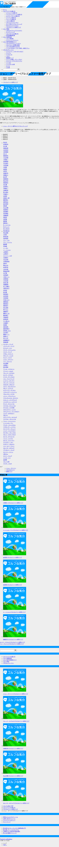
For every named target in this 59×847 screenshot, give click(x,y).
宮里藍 (5, 325)
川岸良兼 (5, 165)
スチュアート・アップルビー (11, 411)
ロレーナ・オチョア (8, 448)
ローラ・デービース (8, 436)
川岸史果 (5, 269)
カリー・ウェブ (7, 456)
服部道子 (5, 305)
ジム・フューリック (8, 378)
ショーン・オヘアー (8, 380)
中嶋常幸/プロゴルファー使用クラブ (13, 748)
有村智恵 (5, 238)
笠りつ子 (5, 338)
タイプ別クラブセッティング (14, 24)
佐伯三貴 (5, 282)
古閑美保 (5, 279)
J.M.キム (5, 454)
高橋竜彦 (5, 179)
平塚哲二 (5, 194)
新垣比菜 (5, 236)
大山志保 (5, 259)
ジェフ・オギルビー (8, 413)
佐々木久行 (6, 228)
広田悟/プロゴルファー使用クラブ (12, 584)
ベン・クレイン (7, 361)
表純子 (5, 263)
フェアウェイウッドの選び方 (14, 14)
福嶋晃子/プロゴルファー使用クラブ (13, 639)
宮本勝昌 (5, 213)
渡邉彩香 (5, 342)
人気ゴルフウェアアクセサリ (14, 30)
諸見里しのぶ (7, 330)
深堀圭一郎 (6, 198)
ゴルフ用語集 (10, 38)
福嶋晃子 (5, 311)
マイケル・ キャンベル (9, 419)
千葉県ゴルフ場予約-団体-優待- (11, 831)
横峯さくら (6, 334)
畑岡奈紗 (5, 301)
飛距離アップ (10, 58)
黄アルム (5, 309)
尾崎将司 (5, 155)
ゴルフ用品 (6, 29)
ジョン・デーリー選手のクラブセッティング (15, 126)
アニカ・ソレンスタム (9, 425)
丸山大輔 (5, 207)
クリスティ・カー (8, 442)
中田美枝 (5, 298)
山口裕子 (5, 332)
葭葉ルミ (5, 336)
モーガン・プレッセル (9, 432)
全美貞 (5, 290)
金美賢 (5, 459)
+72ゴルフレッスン (8, 50)
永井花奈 (5, 296)
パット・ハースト (8, 438)
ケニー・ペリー (7, 357)
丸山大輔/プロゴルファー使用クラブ (13, 776)
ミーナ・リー (7, 458)
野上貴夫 (5, 192)
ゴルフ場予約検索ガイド (10, 41)
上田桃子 (5, 252)
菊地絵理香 (6, 271)
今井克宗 (5, 150)
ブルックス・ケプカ (8, 394)
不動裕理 (5, 317)
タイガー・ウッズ (8, 344)
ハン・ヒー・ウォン (8, 446)
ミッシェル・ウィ (8, 423)
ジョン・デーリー (8, 359)
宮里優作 (5, 211)
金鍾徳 (5, 169)
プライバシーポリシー (9, 820)
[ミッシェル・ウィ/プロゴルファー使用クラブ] (14, 527)
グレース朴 (6, 461)
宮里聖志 (5, 209)
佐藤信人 (5, 175)
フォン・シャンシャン (9, 421)
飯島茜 (5, 244)
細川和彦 (5, 204)
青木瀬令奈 (6, 231)
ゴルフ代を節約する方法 (13, 46)
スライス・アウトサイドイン (14, 61)
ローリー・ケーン (8, 452)
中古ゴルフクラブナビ (12, 25)
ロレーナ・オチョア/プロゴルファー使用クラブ (16, 803)
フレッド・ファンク (8, 382)
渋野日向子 (6, 288)
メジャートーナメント (12, 40)
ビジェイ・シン (7, 348)
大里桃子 (5, 257)
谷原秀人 (5, 186)
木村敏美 (5, 275)
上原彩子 (5, 253)
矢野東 (5, 219)
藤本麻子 (5, 315)
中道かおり (6, 300)
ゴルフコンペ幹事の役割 (13, 45)
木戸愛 (5, 273)
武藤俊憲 (5, 215)
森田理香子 (6, 328)
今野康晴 (5, 152)
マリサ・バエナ (7, 463)
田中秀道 (5, 367)
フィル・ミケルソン (8, 369)
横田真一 (5, 223)
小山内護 (5, 157)
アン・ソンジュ (7, 242)
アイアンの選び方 (11, 17)
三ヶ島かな (6, 321)
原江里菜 (5, 307)
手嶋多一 (5, 188)
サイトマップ (6, 822)
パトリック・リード (8, 346)
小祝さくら (6, 277)
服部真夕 (5, 303)
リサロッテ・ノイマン (9, 427)
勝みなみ (5, 265)
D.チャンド (6, 227)
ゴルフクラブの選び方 (9, 11)
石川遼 (5, 146)
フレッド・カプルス (8, 373)
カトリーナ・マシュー (9, 429)
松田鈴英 (5, 319)
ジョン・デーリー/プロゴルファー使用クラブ (15, 694)
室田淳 (5, 217)
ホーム (5, 9)
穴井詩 (5, 234)
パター (8, 56)
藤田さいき (6, 313)
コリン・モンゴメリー (9, 386)
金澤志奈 (5, 267)
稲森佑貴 (5, 148)
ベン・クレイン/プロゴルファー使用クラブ (12, 644)
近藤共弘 (5, 173)
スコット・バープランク (10, 400)
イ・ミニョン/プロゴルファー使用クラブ (14, 612)
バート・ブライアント (9, 396)
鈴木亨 (5, 177)
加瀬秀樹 (5, 161)
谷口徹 (5, 184)
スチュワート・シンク (9, 409)
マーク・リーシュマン (9, 350)
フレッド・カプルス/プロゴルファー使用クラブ (16, 721)
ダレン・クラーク (8, 388)
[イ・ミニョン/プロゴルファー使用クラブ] (14, 609)
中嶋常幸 (5, 190)
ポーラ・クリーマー (8, 440)
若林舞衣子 (6, 340)
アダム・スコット (8, 353)
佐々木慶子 (6, 286)
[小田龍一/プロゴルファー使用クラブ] (14, 500)
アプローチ (9, 54)
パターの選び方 (10, 21)
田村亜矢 (5, 294)
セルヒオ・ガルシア (8, 384)
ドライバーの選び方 (11, 13)
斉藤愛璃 (5, 284)
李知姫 (5, 246)
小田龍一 (5, 159)
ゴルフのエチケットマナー (13, 43)
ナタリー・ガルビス (8, 444)
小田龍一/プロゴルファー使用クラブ (13, 502)
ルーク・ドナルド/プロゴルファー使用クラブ (12, 642)
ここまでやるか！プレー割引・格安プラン (18, 48)
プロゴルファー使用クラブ (13, 27)
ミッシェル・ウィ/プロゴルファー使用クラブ (15, 530)
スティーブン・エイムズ (10, 417)
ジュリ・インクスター (9, 430)
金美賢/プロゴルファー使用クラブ (12, 557)
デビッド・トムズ (8, 355)
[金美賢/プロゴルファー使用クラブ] (14, 554)
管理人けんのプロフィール (10, 817)
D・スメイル (6, 225)
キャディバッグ (10, 32)
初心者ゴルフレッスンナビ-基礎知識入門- (14, 828)
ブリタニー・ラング (8, 450)
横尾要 (5, 221)
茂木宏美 (5, 327)
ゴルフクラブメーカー (12, 22)
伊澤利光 (5, 144)
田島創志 (5, 182)
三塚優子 (5, 323)
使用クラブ (9, 471)
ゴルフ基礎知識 (7, 37)
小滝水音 (5, 280)
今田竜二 (5, 365)
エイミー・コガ (7, 255)
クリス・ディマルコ (8, 377)
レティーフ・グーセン (9, 390)
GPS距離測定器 (10, 35)
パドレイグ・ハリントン (10, 392)
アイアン (8, 53)
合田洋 (5, 171)
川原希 (5, 167)
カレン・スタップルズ (9, 434)
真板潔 (5, 206)
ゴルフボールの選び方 (12, 33)
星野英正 (5, 202)
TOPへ (5, 845)
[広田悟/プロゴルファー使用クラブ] (14, 582)
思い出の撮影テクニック (10, 833)
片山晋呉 (5, 163)
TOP (8, 806)
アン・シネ (6, 240)
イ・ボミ (5, 248)
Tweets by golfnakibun (6, 839)
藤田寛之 (5, 200)
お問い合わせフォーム (9, 818)
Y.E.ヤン (5, 415)
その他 (8, 67)
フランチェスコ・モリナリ (10, 398)
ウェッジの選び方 (11, 19)
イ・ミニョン (7, 250)
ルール (8, 66)
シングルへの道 (10, 64)
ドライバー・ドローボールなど (14, 51)
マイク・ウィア (7, 352)
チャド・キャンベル (8, 404)
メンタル (8, 62)
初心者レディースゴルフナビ (11, 829)
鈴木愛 (5, 292)
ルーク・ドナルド (8, 375)
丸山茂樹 (5, 363)
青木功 (5, 142)
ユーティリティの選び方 (13, 16)
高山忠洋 (5, 180)
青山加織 (5, 232)
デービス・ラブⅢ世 (8, 407)
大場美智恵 (6, 261)
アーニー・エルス (8, 371)
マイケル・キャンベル (9, 405)
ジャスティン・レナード (10, 402)
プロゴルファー (10, 470)
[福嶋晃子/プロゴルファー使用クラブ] (14, 636)
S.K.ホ (5, 154)
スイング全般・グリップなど (14, 59)
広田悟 (5, 196)
